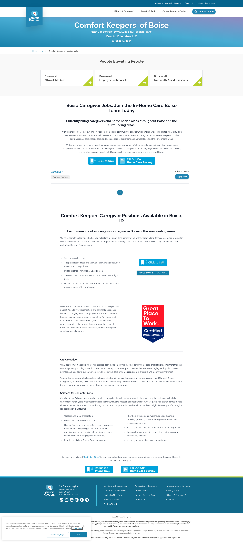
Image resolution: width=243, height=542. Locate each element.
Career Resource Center (174, 11)
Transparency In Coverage (178, 486)
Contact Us (189, 3)
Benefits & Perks (148, 11)
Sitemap (170, 499)
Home (43, 51)
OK (78, 535)
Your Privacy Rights (57, 535)
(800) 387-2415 (73, 494)
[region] (46, 528)
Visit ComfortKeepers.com (116, 486)
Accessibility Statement (146, 486)
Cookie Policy (141, 490)
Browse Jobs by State (145, 495)
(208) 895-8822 (121, 41)
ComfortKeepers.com (207, 3)
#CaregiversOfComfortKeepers (168, 3)
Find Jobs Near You (113, 495)
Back (34, 51)
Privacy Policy (172, 490)
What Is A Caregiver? (124, 11)
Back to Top (109, 504)
